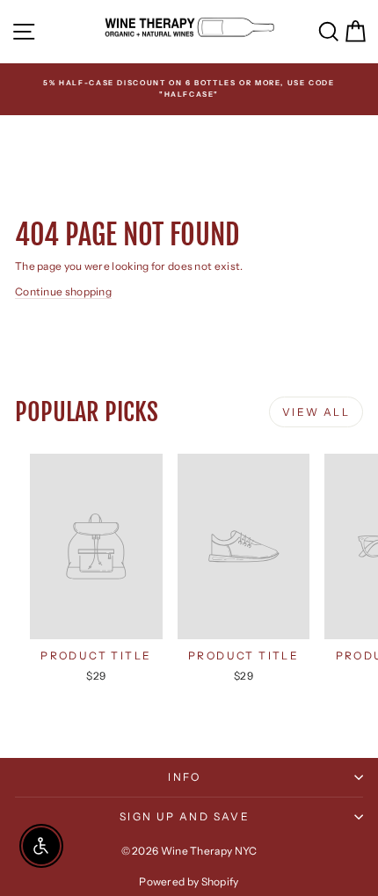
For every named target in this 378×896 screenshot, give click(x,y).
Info (184, 776)
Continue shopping (63, 291)
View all (316, 412)
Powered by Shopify (188, 881)
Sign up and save (185, 816)
